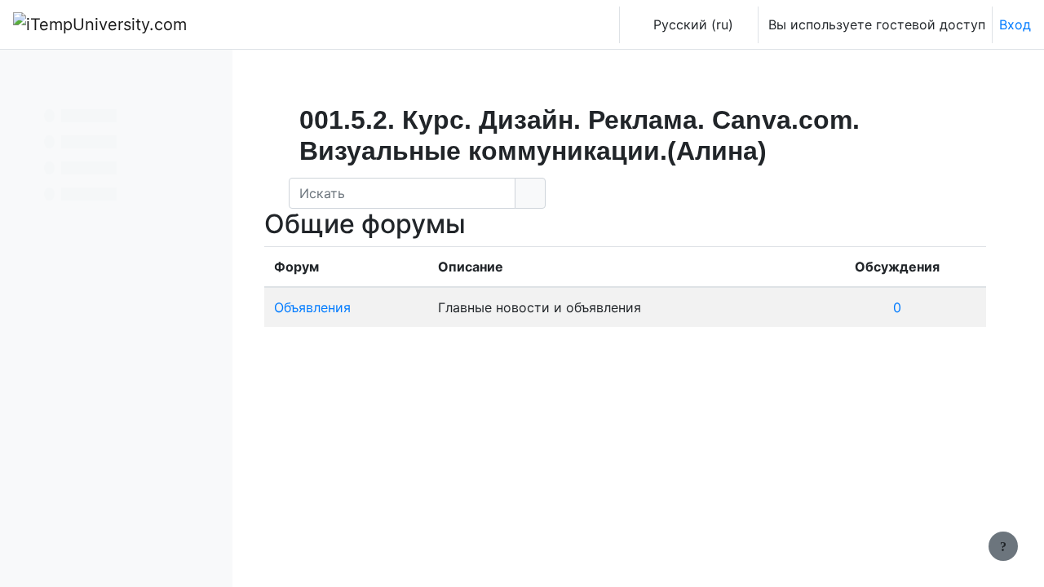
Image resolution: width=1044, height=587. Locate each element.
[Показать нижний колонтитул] (1003, 546)
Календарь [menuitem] (320, 24)
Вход (1015, 24)
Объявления (312, 307)
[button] (600, 24)
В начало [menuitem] (244, 24)
